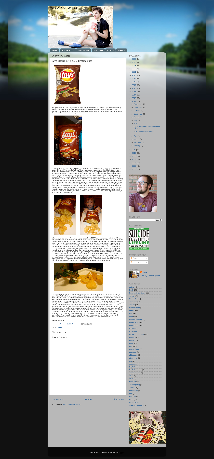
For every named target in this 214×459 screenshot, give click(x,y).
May (136, 124)
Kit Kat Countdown (136, 334)
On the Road (134, 349)
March (136, 139)
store (131, 376)
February (138, 142)
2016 (134, 88)
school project (134, 373)
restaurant (133, 364)
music (131, 343)
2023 (134, 66)
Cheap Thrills (134, 299)
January (137, 146)
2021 (134, 72)
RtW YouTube (83, 50)
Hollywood (133, 331)
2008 (134, 159)
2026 (134, 59)
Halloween (133, 328)
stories (131, 379)
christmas (133, 302)
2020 (134, 75)
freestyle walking (135, 319)
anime (131, 287)
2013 (134, 98)
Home (54, 50)
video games (134, 402)
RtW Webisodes (135, 370)
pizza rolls (133, 358)
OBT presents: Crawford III (144, 132)
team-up (132, 382)
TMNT (131, 388)
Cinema (110, 50)
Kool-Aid (132, 337)
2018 (134, 82)
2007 (134, 163)
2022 (134, 69)
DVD (131, 314)
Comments (136, 262)
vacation (132, 397)
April (136, 136)
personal (132, 352)
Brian (145, 272)
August (137, 117)
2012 (134, 101)
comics (132, 305)
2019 (134, 79)
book (131, 290)
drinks (131, 311)
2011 (134, 150)
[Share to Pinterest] (90, 324)
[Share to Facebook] (88, 324)
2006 (134, 166)
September (138, 114)
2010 (134, 153)
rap (130, 361)
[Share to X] (85, 324)
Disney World (134, 308)
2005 (134, 169)
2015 (134, 92)
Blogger (121, 453)
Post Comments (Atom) (72, 404)
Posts (134, 258)
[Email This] (81, 324)
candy (131, 296)
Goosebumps (134, 325)
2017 (134, 85)
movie (131, 340)
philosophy (133, 355)
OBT (131, 346)
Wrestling (121, 50)
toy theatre (133, 391)
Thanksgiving (134, 385)
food (60, 327)
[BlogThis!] (83, 324)
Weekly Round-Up (136, 405)
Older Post (118, 399)
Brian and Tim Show (137, 293)
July (136, 120)
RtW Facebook (68, 50)
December (138, 104)
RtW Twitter (98, 50)
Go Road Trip (134, 322)
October (137, 111)
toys (131, 394)
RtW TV (132, 367)
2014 (134, 95)
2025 (134, 62)
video (131, 399)
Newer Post (58, 399)
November (138, 107)
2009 (134, 156)
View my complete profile (150, 276)
